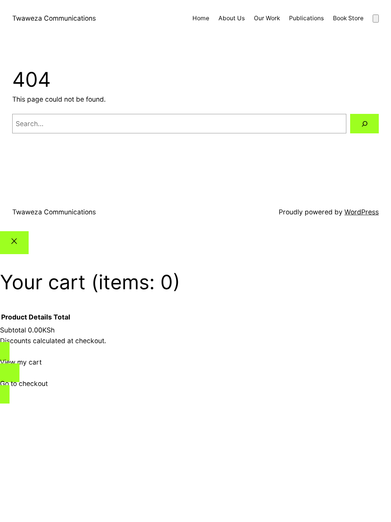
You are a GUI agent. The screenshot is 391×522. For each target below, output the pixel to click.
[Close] (14, 242)
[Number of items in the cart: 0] (376, 19)
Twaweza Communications (54, 18)
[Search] (364, 123)
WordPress (361, 212)
